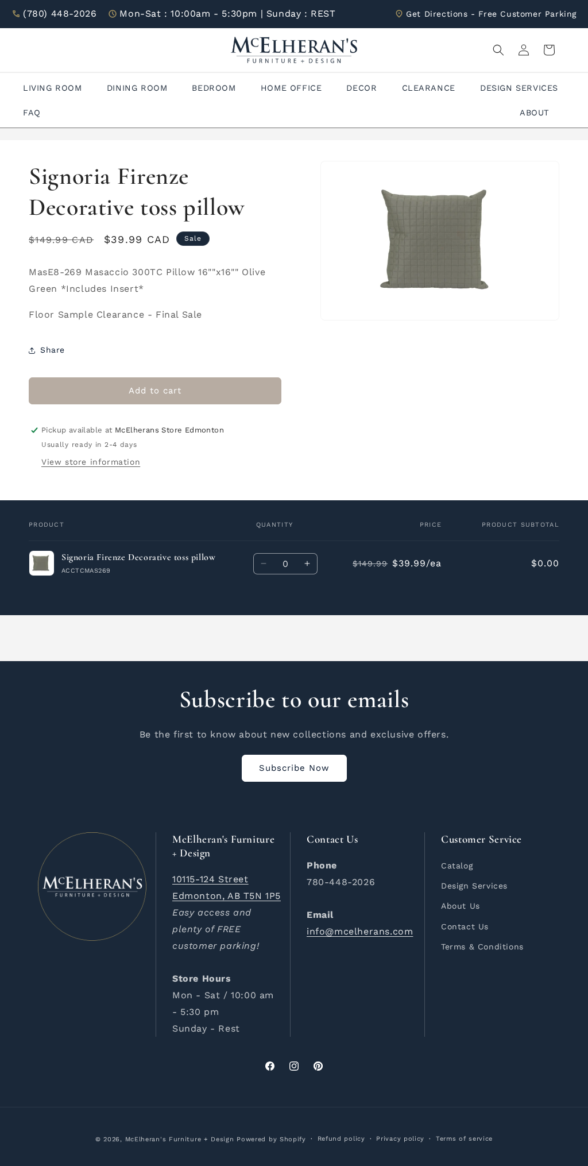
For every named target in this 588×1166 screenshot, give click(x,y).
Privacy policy (400, 1138)
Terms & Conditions (482, 946)
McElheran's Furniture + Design (179, 1139)
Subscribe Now (294, 768)
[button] (498, 50)
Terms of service (464, 1138)
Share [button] (52, 349)
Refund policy (341, 1138)
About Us (460, 905)
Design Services (474, 885)
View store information (90, 461)
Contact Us (465, 926)
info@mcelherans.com (360, 931)
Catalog (457, 865)
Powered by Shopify (271, 1139)
